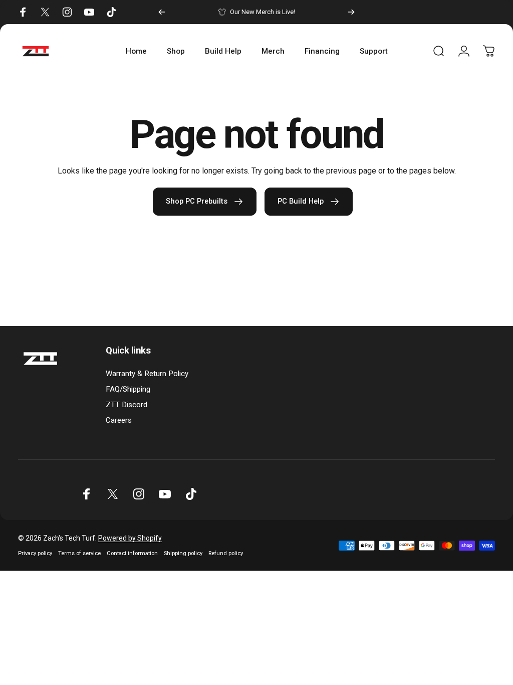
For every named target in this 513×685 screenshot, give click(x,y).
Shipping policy (183, 553)
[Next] (351, 12)
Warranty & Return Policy (147, 373)
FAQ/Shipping (128, 389)
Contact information (132, 553)
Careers (119, 420)
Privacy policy (35, 553)
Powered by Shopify (130, 538)
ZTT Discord (126, 404)
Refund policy (225, 553)
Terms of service (79, 553)
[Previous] (162, 12)
